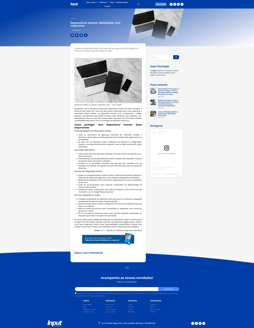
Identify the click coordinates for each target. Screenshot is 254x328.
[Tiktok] (182, 4)
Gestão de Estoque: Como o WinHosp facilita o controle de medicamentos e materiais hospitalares (168, 103)
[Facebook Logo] (174, 4)
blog (112, 2)
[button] (138, 4)
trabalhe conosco (121, 2)
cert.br (102, 230)
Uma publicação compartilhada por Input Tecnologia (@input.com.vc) (173, 174)
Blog (73, 18)
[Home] (74, 4)
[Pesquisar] (176, 57)
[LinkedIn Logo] (178, 4)
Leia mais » (161, 96)
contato (107, 6)
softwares (103, 2)
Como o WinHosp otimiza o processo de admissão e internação (168, 113)
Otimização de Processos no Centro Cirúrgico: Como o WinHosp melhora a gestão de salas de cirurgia (168, 91)
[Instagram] (171, 4)
